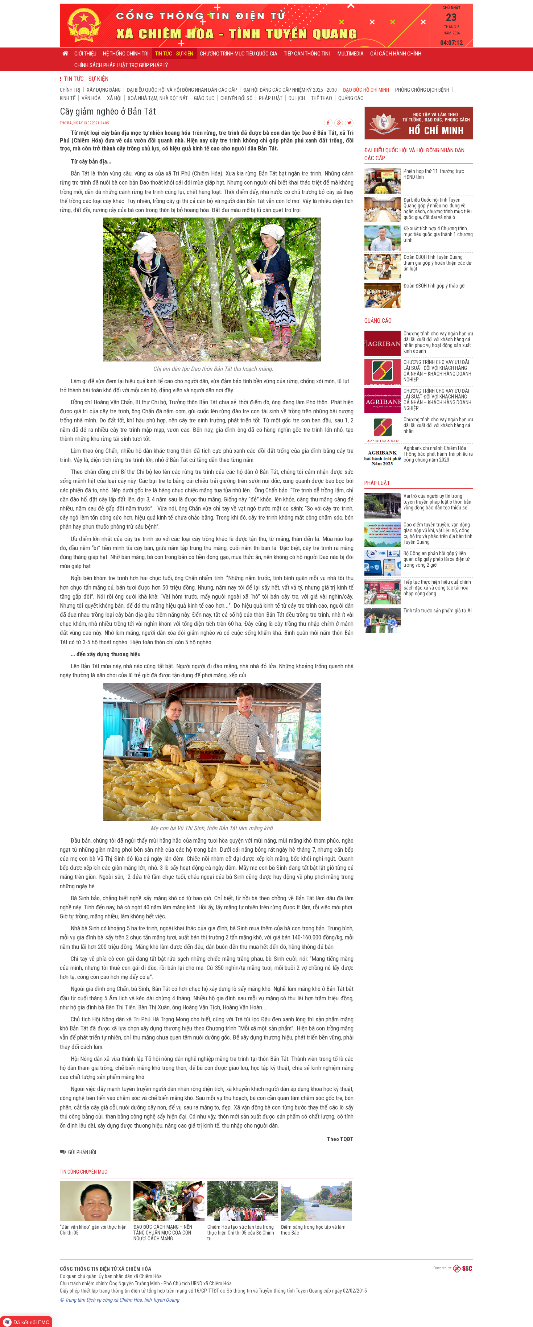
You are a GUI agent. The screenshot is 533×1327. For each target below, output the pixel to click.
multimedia (351, 53)
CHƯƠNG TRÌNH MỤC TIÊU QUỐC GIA (238, 53)
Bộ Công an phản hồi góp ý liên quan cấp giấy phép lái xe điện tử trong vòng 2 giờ (437, 559)
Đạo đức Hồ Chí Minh (366, 90)
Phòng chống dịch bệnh (422, 90)
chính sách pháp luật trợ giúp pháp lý (121, 65)
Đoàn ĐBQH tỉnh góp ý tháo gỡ (434, 286)
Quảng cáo (351, 98)
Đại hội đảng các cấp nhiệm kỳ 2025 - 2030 (290, 90)
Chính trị (70, 90)
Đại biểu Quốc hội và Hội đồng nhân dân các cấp (182, 90)
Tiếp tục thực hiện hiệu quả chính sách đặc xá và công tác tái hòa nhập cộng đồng (437, 587)
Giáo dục (204, 98)
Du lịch (297, 98)
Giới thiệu (85, 53)
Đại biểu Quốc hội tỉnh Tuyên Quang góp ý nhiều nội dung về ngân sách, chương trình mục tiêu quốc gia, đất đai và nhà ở (438, 208)
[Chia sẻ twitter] (349, 122)
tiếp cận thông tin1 (307, 53)
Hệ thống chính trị (126, 53)
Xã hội (114, 98)
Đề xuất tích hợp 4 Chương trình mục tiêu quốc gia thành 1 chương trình (438, 234)
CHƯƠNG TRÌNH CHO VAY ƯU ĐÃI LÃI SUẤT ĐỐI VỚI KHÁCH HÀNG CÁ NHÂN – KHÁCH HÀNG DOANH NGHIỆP (437, 371)
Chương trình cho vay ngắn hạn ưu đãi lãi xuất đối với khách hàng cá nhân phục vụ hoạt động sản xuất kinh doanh (438, 342)
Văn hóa (91, 98)
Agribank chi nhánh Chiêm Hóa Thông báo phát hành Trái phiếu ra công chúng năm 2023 (438, 454)
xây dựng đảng (104, 90)
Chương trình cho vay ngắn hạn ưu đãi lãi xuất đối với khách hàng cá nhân (438, 425)
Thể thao (321, 98)
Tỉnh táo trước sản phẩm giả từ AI (438, 610)
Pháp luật (270, 98)
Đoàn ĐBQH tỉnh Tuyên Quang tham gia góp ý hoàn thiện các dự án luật (438, 263)
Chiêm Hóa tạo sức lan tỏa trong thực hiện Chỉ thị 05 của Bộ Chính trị (240, 1232)
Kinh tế (67, 98)
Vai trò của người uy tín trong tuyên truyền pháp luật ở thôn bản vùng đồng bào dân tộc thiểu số (437, 501)
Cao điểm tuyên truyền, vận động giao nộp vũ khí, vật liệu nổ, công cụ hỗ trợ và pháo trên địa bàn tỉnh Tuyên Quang (438, 533)
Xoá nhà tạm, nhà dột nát (158, 98)
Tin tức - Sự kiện (174, 53)
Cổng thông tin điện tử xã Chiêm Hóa (105, 1269)
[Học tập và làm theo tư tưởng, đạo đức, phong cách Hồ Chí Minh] (418, 139)
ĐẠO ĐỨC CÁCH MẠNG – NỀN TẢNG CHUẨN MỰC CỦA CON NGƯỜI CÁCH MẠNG (162, 1232)
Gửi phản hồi (82, 1152)
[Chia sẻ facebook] (328, 122)
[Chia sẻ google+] (339, 122)
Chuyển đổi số (236, 98)
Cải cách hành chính (395, 53)
